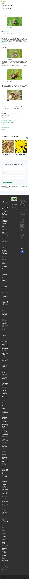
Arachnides (22, 220)
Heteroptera (3, 129)
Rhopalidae (7, 31)
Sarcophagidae (4, 397)
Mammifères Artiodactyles (22, 229)
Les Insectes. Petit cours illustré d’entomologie (8, 118)
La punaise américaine (7, 154)
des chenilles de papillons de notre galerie (5, 475)
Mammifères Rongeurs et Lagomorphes (23, 234)
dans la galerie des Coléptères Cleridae (5, 557)
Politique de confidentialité (23, 212)
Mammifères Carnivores (22, 230)
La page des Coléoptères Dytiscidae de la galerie (5, 370)
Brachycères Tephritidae (5, 295)
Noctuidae (6, 220)
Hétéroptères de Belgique (5, 127)
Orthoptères (22, 244)
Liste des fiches (22, 210)
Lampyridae (4, 414)
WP (4, 577)
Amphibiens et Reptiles (23, 219)
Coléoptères (22, 222)
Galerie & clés (21, 204)
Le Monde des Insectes (5, 115)
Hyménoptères (22, 226)
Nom (4, 172)
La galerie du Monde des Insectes (6, 117)
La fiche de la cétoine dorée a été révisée (5, 463)
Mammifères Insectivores (22, 232)
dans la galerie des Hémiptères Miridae (5, 533)
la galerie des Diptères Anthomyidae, (4, 334)
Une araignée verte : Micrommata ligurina (14, 210)
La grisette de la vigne (20, 154)
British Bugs (3, 125)
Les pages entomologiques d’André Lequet (8, 120)
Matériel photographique (23, 211)
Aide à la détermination (23, 200)
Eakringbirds (3, 124)
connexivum (25, 39)
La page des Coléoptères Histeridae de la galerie (5, 364)
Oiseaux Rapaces (22, 243)
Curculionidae (6, 410)
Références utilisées (22, 214)
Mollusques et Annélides (22, 236)
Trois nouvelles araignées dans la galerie (4, 351)
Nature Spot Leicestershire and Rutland (7, 122)
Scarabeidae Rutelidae (5, 202)
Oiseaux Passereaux (23, 242)
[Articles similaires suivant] (27, 138)
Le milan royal (15, 209)
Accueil (2, 5)
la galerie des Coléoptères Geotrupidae (3, 562)
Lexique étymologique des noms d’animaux (23, 206)
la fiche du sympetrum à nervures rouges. (4, 518)
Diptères (21, 223)
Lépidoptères (22, 227)
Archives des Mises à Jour (23, 201)
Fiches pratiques (22, 224)
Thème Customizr (11, 577)
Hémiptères (5, 5)
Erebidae (4, 219)
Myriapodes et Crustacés (22, 237)
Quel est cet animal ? (6, 576)
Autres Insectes (22, 221)
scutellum (3, 41)
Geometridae (3, 217)
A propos (21, 199)
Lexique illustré (22, 207)
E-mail (4, 175)
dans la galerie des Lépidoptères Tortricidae (5, 539)
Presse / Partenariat (22, 213)
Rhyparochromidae (5, 422)
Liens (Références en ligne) (23, 209)
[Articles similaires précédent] (25, 138)
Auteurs (21, 202)
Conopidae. (5, 398)
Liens (20, 208)
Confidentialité (22, 203)
